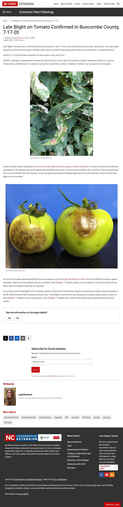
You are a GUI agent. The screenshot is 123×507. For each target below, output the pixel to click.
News (5, 21)
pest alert (75, 417)
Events (77, 4)
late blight (7, 423)
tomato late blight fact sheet (73, 279)
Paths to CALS (109, 4)
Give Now (71, 468)
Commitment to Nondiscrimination (27, 479)
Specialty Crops (45, 417)
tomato (97, 417)
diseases (106, 417)
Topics (99, 4)
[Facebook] (101, 474)
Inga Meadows (18, 38)
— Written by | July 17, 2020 (19, 38)
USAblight (59, 282)
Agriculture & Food (11, 417)
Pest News (86, 417)
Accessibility (23, 494)
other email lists (52, 376)
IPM (66, 417)
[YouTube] (106, 474)
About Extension (74, 442)
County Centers (88, 4)
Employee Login (112, 504)
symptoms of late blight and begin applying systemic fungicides (62, 166)
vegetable (58, 417)
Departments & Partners (78, 449)
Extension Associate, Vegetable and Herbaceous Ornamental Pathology (40, 398)
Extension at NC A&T (76, 464)
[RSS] (112, 474)
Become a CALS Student (78, 460)
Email (34, 357)
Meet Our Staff (66, 4)
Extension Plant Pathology (36, 12)
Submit (35, 370)
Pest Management (29, 417)
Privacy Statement (59, 479)
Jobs (69, 446)
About (56, 4)
